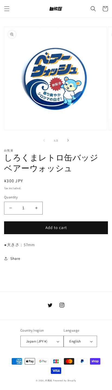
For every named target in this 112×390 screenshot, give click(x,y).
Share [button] (15, 258)
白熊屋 (48, 380)
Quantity (11, 197)
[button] (7, 9)
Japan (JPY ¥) (36, 341)
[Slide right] (68, 140)
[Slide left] (44, 140)
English (75, 341)
